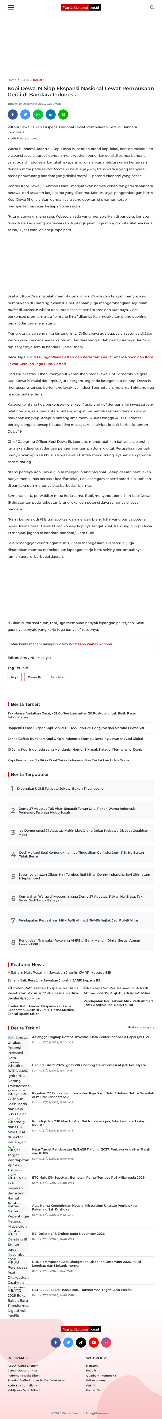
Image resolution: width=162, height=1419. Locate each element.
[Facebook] (13, 114)
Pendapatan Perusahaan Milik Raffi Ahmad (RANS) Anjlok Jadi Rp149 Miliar (78, 920)
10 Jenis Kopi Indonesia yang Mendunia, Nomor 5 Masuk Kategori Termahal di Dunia (75, 749)
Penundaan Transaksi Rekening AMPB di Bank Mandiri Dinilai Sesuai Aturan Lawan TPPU (79, 942)
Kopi (14, 677)
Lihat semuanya (139, 1027)
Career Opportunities (23, 1370)
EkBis (25, 80)
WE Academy (96, 1380)
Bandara (57, 677)
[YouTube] (94, 1342)
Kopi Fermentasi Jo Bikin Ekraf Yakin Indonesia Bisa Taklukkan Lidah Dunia (68, 760)
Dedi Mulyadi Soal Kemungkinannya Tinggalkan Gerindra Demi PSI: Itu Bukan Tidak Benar (81, 854)
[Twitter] (25, 114)
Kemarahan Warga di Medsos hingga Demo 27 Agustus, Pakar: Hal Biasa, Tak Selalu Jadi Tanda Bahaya (81, 898)
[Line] (63, 114)
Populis (91, 1370)
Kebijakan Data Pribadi (24, 1390)
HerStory (92, 1365)
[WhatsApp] (38, 114)
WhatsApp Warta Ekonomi (90, 644)
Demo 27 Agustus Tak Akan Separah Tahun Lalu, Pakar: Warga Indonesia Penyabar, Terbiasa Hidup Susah (77, 810)
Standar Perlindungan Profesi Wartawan (36, 1380)
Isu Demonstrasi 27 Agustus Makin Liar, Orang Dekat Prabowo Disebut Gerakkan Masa (83, 832)
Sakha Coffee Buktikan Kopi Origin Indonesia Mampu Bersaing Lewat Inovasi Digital (75, 739)
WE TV (91, 1385)
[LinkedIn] (51, 114)
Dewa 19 (34, 677)
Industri (38, 80)
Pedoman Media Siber (23, 1375)
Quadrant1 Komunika (101, 1375)
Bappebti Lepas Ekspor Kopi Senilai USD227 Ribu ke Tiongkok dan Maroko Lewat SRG (77, 728)
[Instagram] (106, 1342)
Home (12, 80)
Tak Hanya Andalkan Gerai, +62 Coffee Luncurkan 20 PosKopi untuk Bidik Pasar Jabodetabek (72, 715)
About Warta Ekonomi (23, 1365)
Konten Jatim (95, 1390)
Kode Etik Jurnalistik (22, 1385)
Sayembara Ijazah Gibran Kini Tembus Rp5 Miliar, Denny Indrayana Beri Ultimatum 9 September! (84, 876)
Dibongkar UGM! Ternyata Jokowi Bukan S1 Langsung (60, 789)
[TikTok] (81, 1342)
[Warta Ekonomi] (81, 7)
